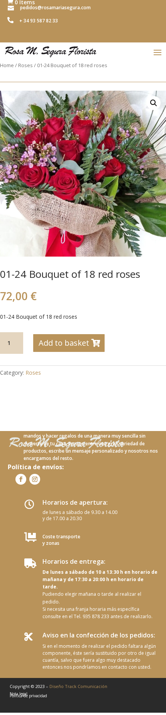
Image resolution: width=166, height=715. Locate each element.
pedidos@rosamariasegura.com (55, 7)
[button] (154, 103)
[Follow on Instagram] (34, 479)
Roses (25, 65)
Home (7, 65)
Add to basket (64, 343)
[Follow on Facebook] (20, 479)
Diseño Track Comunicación (78, 686)
